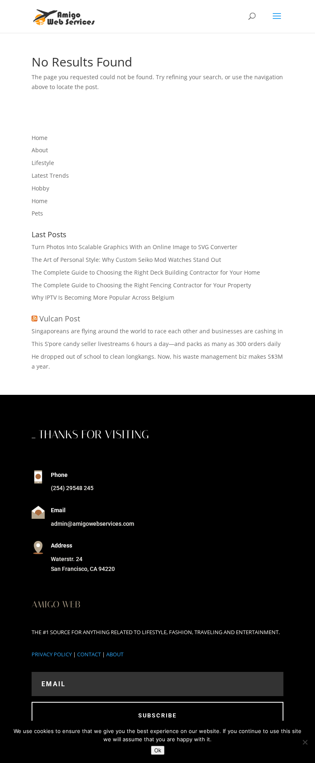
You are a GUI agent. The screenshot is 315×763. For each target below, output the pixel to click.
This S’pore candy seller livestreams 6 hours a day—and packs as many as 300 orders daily (156, 344)
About (40, 150)
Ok (157, 750)
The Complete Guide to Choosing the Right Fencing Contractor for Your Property (141, 285)
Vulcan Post (59, 318)
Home (40, 138)
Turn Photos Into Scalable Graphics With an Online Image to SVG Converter (134, 247)
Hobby (40, 188)
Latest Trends (50, 175)
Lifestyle (43, 163)
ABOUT (114, 654)
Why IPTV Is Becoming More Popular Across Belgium (103, 297)
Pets (37, 213)
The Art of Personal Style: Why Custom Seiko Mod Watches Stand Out (126, 259)
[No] (305, 742)
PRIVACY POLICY (52, 654)
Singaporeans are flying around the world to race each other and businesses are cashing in (157, 331)
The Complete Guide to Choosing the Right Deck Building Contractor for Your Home (146, 272)
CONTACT (89, 654)
